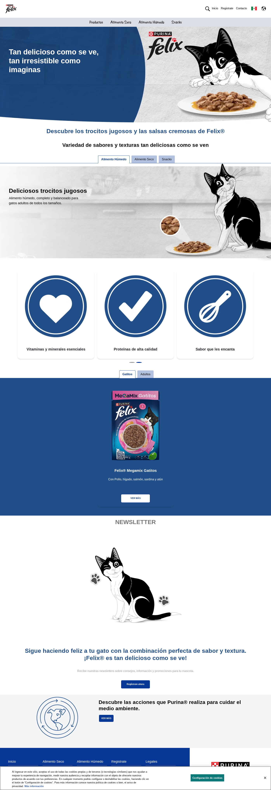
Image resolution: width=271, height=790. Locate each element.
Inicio (215, 8)
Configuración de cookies (207, 778)
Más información (34, 786)
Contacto (241, 8)
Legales (151, 761)
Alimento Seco (120, 22)
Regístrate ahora (135, 684)
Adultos (145, 374)
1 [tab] (132, 362)
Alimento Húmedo (151, 22)
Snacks (177, 22)
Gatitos (127, 374)
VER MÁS (136, 498)
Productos (96, 22)
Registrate (227, 8)
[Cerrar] (265, 778)
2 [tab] (139, 362)
